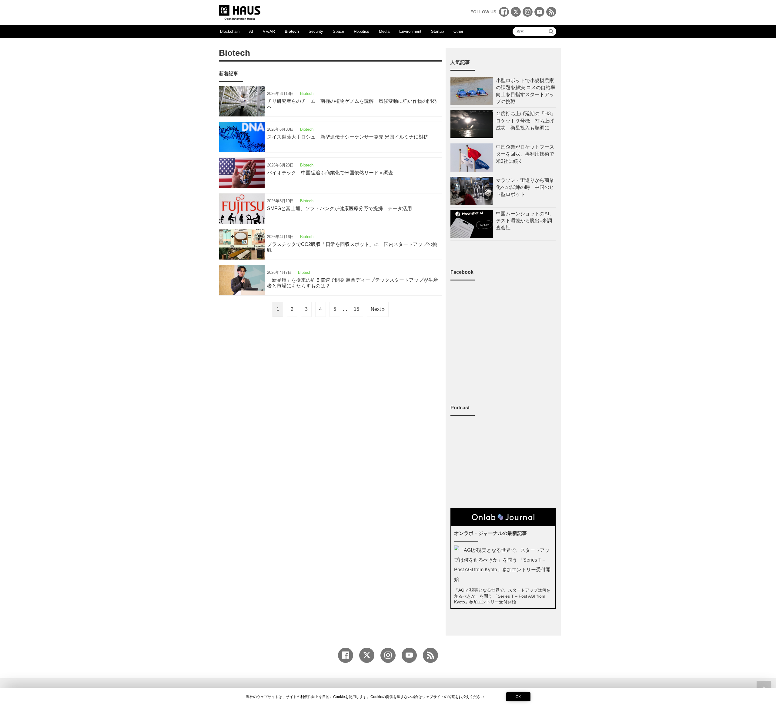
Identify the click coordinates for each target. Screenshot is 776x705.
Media (384, 31)
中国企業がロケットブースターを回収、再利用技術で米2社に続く (525, 153)
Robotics (361, 31)
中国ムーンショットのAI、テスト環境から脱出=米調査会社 (525, 220)
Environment (410, 31)
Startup (437, 31)
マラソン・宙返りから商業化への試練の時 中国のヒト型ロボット (525, 187)
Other (458, 31)
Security (316, 31)
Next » (378, 309)
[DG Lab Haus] (239, 12)
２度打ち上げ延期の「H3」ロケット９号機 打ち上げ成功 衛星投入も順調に (526, 120)
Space (338, 31)
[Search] (551, 31)
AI (251, 31)
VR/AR (269, 31)
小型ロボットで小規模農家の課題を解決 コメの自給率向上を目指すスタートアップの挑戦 (525, 91)
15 (356, 309)
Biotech (292, 31)
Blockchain (229, 31)
